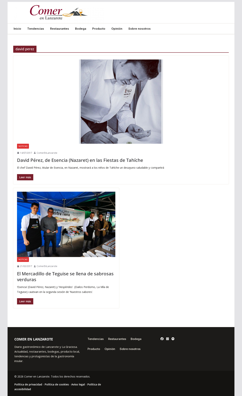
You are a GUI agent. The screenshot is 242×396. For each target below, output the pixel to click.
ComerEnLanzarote (47, 152)
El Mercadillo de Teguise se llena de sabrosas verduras (65, 276)
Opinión (116, 28)
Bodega (80, 28)
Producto (98, 28)
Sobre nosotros (139, 28)
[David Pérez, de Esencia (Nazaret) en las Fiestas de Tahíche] (121, 101)
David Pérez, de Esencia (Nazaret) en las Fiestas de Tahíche (80, 160)
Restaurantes (59, 28)
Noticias (23, 146)
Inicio (17, 28)
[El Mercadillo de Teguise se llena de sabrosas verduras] (66, 224)
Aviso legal (78, 384)
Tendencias (35, 28)
